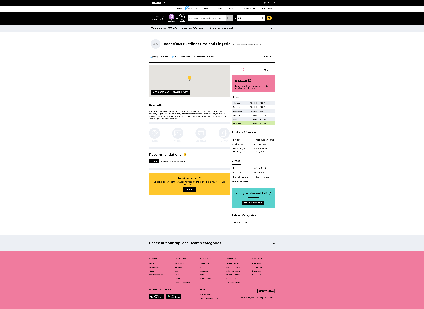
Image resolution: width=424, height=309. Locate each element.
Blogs (231, 9)
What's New (267, 9)
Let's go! (189, 189)
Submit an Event (232, 279)
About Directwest (156, 275)
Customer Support (233, 282)
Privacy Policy (205, 295)
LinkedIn (257, 275)
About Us (152, 271)
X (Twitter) (258, 267)
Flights (219, 9)
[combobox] (207, 18)
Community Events (247, 9)
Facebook (258, 263)
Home (179, 9)
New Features (154, 267)
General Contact (232, 263)
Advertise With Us (233, 275)
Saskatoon (204, 263)
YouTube (257, 271)
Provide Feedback (233, 267)
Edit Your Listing (253, 203)
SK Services (193, 9)
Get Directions (161, 92)
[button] (229, 18)
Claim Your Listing (233, 271)
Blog (176, 271)
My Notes (241, 80)
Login (237, 86)
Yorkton (203, 275)
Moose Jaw (204, 271)
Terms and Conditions (209, 298)
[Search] (269, 18)
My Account (179, 263)
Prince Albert (205, 279)
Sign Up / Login (269, 3)
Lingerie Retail (239, 223)
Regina (203, 267)
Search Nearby (180, 92)
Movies (207, 9)
